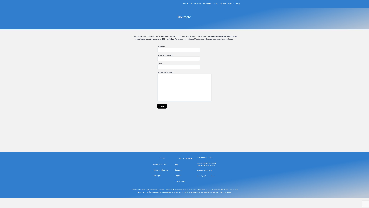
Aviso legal (156, 176)
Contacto (178, 170)
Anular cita (207, 4)
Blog (238, 4)
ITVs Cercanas (180, 181)
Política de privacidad (160, 170)
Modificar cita (196, 4)
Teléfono (231, 4)
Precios (215, 4)
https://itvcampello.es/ (208, 176)
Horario (223, 4)
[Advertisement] (184, 131)
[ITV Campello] (137, 3)
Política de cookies (159, 165)
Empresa (178, 176)
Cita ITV (186, 4)
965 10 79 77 (208, 171)
